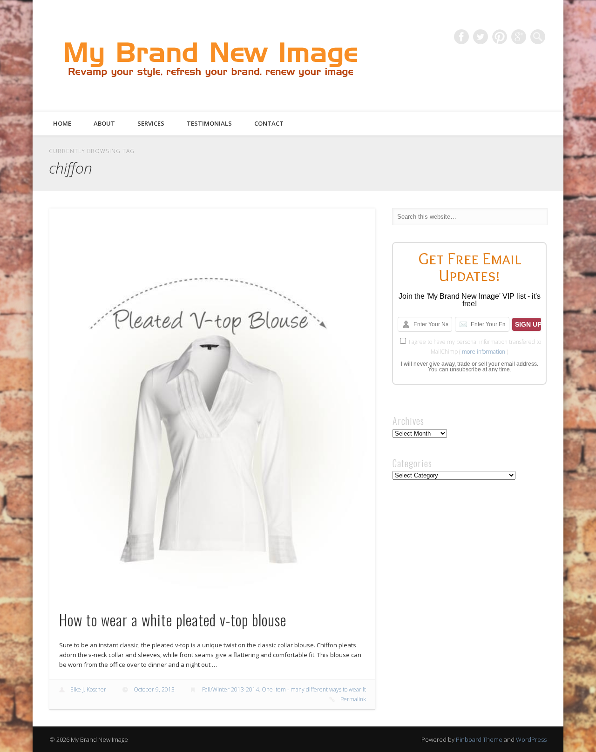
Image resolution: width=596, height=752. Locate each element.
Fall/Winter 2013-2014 (230, 689)
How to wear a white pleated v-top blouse (172, 620)
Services (150, 123)
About (104, 123)
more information (483, 352)
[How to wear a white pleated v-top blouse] (212, 403)
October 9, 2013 (154, 689)
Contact (269, 123)
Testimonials (209, 123)
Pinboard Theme (479, 739)
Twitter (480, 36)
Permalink (353, 699)
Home (62, 123)
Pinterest (499, 36)
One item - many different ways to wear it (314, 689)
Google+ (518, 36)
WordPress (531, 739)
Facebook (461, 36)
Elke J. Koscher (88, 689)
